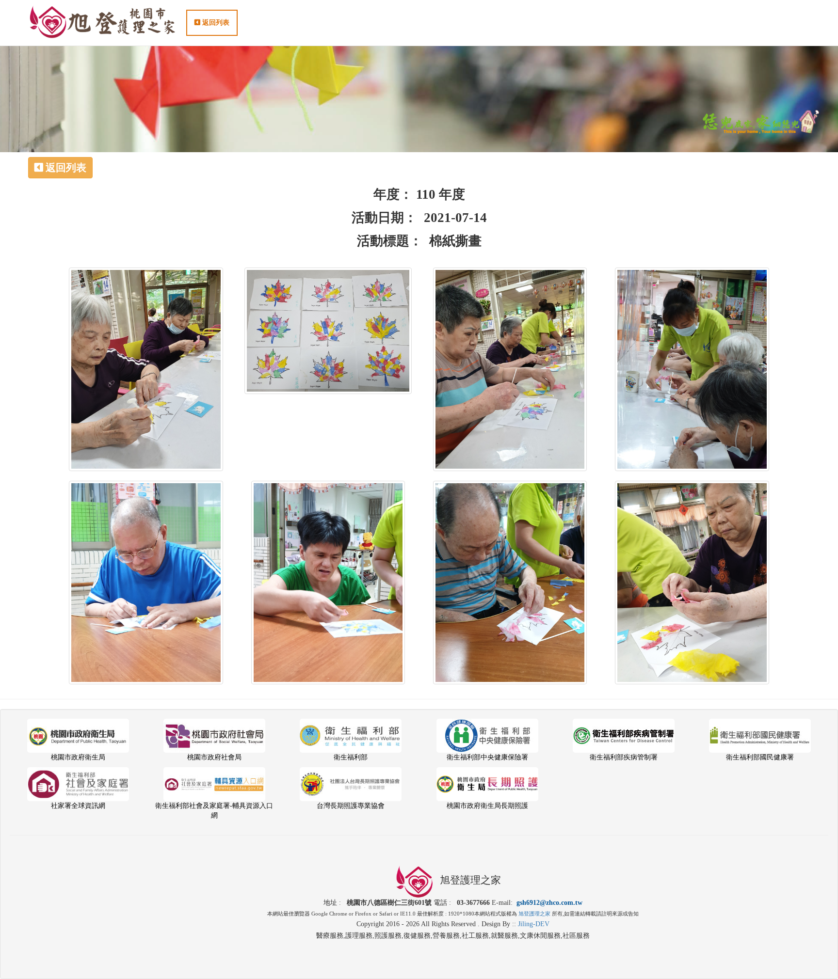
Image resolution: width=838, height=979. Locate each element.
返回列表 (214, 22)
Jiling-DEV (533, 924)
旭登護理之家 (534, 913)
